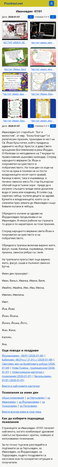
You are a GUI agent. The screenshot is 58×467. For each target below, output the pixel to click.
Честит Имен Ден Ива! (43, 94)
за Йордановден (29, 402)
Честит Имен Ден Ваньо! (15, 120)
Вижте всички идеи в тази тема (21, 411)
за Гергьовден (36, 398)
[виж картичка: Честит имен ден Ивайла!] (43, 57)
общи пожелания (13, 398)
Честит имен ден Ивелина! (15, 94)
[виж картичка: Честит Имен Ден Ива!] (43, 81)
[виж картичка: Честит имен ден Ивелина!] (15, 81)
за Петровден (28, 406)
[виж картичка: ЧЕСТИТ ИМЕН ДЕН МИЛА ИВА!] (15, 30)
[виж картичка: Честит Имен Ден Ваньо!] (15, 108)
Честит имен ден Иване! (43, 42)
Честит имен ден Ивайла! (43, 69)
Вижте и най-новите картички (21, 386)
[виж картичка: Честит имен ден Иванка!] (43, 108)
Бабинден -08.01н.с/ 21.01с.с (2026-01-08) (27, 359)
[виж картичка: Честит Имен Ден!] (15, 57)
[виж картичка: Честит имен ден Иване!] (43, 30)
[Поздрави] (15, 3)
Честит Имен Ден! (15, 69)
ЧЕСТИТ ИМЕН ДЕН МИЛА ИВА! (15, 42)
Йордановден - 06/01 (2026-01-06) (23, 355)
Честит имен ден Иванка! (43, 120)
